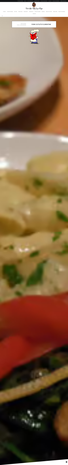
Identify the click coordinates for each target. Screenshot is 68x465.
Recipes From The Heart (49, 11)
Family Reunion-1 (26, 11)
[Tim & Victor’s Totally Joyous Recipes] (34, 6)
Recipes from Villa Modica (61, 11)
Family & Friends (20, 11)
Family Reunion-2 (31, 11)
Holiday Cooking (55, 11)
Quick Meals (43, 11)
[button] (2, 16)
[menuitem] (21, 1)
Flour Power (15, 11)
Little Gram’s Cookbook (37, 11)
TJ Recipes (4, 11)
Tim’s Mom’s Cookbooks (10, 11)
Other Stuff (34, 13)
